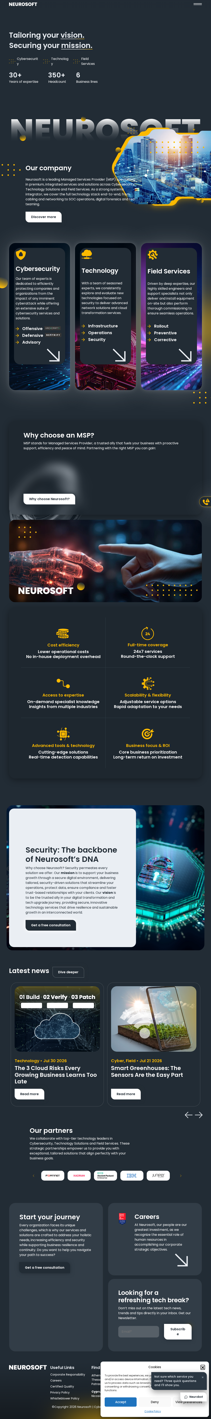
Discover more (43, 217)
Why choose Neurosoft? (49, 499)
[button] (203, 1367)
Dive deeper (68, 972)
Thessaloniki (100, 1380)
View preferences (188, 1402)
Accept (120, 1402)
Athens (96, 1375)
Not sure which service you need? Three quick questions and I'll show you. (175, 1381)
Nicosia (96, 1396)
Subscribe (177, 1331)
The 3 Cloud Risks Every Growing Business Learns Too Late (56, 1074)
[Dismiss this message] (202, 1377)
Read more (29, 1094)
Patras (96, 1384)
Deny (155, 1402)
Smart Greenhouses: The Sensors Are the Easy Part (147, 1071)
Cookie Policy (152, 1411)
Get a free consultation (50, 925)
